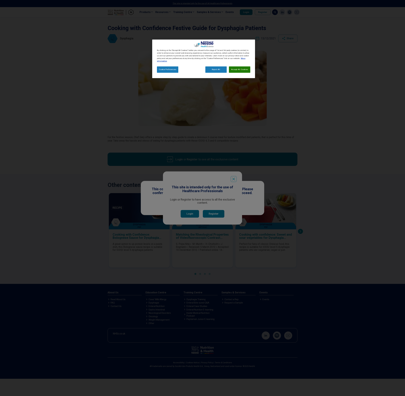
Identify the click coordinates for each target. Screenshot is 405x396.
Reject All (216, 69)
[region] (203, 59)
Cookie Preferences (167, 69)
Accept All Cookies (239, 69)
